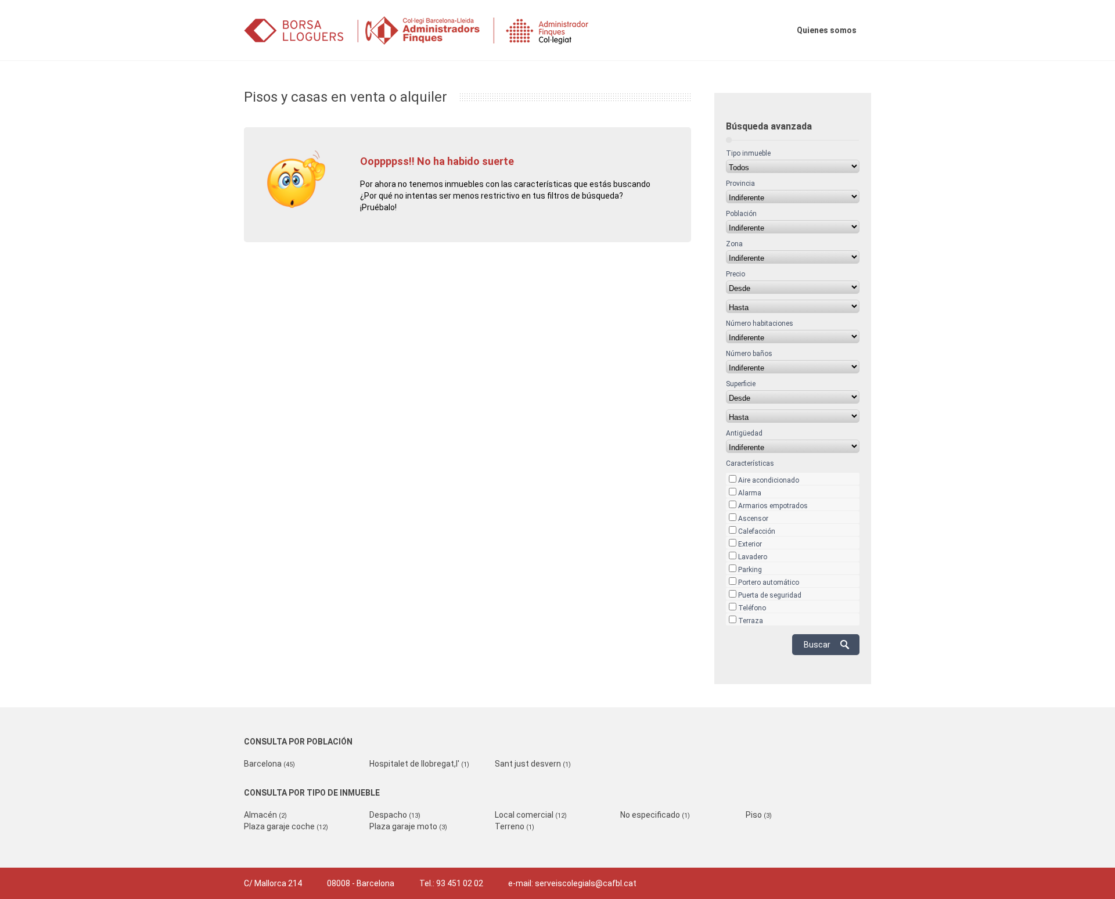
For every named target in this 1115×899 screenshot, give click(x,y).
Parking (750, 570)
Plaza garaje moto (408, 826)
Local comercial (531, 814)
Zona (734, 244)
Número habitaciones (759, 323)
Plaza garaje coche (286, 826)
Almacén (265, 814)
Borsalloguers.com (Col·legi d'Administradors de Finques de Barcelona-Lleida (432, 30)
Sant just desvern (533, 763)
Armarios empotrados (773, 506)
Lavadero (752, 557)
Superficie (741, 384)
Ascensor (753, 519)
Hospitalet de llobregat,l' (419, 763)
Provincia (740, 183)
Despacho (394, 814)
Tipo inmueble (748, 153)
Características (750, 463)
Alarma (749, 493)
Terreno (514, 826)
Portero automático (768, 582)
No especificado (655, 814)
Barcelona (269, 763)
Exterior (750, 544)
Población (741, 214)
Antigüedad (744, 433)
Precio (735, 274)
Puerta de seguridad (769, 595)
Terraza (750, 621)
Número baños (749, 354)
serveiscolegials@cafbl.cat (585, 883)
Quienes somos (827, 30)
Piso (759, 814)
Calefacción (756, 531)
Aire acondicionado (768, 480)
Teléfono (752, 608)
